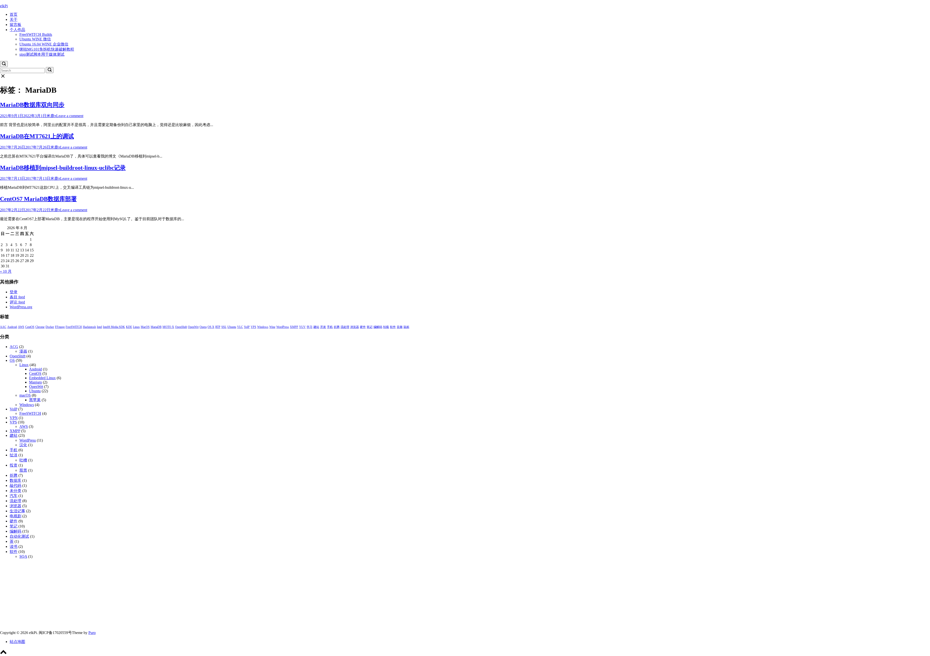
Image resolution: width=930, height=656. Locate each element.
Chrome (40, 327)
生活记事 (17, 511)
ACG (14, 347)
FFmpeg (60, 327)
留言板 (15, 25)
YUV (302, 327)
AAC (3, 327)
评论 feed (17, 302)
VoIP (247, 327)
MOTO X (168, 327)
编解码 (377, 327)
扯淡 (13, 455)
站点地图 (17, 642)
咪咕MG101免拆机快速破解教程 (46, 49)
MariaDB (156, 327)
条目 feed (17, 297)
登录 (13, 292)
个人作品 (17, 30)
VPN (14, 418)
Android (12, 327)
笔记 (369, 327)
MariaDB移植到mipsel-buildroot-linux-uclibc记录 (63, 168)
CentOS (29, 327)
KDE (129, 327)
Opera (203, 327)
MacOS (145, 327)
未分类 (15, 491)
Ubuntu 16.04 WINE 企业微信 (43, 44)
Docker (50, 327)
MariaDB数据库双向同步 (32, 105)
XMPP (294, 327)
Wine (272, 327)
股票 (23, 470)
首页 (13, 14)
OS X (211, 327)
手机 (330, 327)
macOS (25, 395)
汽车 (13, 496)
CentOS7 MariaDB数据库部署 (38, 199)
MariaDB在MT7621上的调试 (37, 136)
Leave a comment (69, 116)
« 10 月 (6, 271)
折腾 (337, 327)
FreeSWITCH (74, 327)
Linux (136, 327)
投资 (13, 465)
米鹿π (51, 116)
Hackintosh (89, 327)
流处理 (345, 327)
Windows (262, 327)
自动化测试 (19, 536)
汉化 (23, 445)
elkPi (4, 6)
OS (12, 360)
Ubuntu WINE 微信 (35, 39)
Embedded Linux (42, 378)
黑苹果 (35, 400)
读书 (13, 546)
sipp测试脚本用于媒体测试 (41, 54)
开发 (323, 327)
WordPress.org (21, 307)
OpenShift (181, 327)
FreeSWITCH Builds (35, 34)
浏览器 (354, 327)
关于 (13, 19)
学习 (309, 327)
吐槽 (23, 460)
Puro (92, 633)
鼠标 (406, 327)
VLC (240, 327)
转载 (386, 327)
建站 (316, 327)
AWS (21, 327)
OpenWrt (193, 327)
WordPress (282, 327)
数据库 (15, 480)
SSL (223, 327)
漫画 (23, 351)
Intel (99, 327)
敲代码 (15, 485)
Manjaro (35, 382)
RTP (217, 327)
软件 (393, 327)
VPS (253, 327)
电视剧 (15, 516)
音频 (400, 327)
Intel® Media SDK (114, 327)
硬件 (363, 327)
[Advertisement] (145, 596)
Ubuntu (231, 327)
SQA (23, 556)
